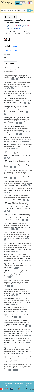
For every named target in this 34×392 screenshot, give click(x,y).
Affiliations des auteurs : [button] (11, 58)
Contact (28, 386)
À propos (29, 384)
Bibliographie (10, 63)
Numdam (16, 267)
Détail (7, 46)
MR (5, 54)
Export (15, 46)
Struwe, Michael (10, 28)
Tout (19, 10)
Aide (7, 386)
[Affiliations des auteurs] (20, 28)
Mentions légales (17, 386)
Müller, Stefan (22, 26)
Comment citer (11, 50)
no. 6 (10, 17)
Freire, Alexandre (9, 26)
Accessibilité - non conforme (14, 384)
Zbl (8, 54)
